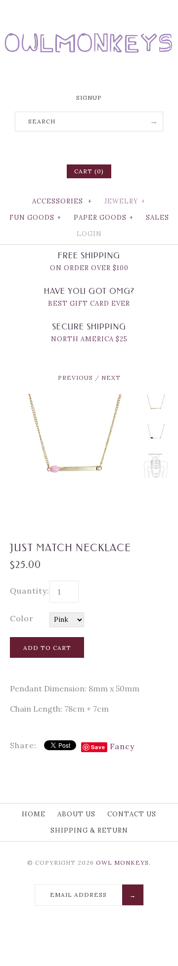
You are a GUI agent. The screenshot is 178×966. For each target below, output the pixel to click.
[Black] (155, 436)
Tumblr (114, 146)
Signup (89, 97)
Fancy (122, 746)
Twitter (76, 146)
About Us (76, 814)
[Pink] (74, 400)
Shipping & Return (89, 830)
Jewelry (124, 201)
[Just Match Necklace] (155, 465)
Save (98, 747)
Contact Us (131, 814)
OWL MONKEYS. (123, 862)
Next (111, 377)
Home (33, 814)
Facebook (63, 146)
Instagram (101, 146)
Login (89, 234)
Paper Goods (104, 217)
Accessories (62, 201)
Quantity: (29, 591)
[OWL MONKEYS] (89, 15)
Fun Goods (35, 217)
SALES (157, 217)
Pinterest (89, 146)
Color (22, 618)
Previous (75, 377)
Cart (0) (89, 171)
